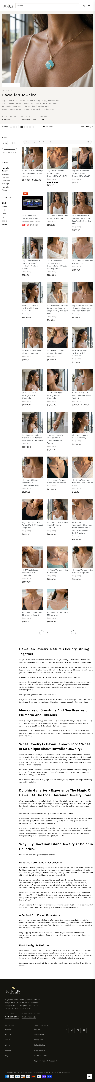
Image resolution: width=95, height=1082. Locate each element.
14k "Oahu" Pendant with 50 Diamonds (57, 571)
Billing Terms (39, 1040)
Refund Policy (39, 1045)
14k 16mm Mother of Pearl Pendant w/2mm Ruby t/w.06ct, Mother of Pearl (82, 220)
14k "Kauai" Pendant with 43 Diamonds (82, 262)
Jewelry (7, 1040)
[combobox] (47, 5)
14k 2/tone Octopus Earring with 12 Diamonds (55, 395)
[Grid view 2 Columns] (14, 126)
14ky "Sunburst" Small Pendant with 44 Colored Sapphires (32, 525)
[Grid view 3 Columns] (17, 126)
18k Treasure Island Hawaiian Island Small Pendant (81, 395)
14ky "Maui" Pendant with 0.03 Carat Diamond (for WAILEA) (81, 173)
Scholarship (39, 1034)
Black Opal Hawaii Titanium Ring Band (30, 217)
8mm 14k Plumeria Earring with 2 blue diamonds (30, 308)
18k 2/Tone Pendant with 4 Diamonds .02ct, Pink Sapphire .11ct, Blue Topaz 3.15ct (57, 309)
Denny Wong (24, 900)
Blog (6, 1056)
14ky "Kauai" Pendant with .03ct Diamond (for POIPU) (82, 482)
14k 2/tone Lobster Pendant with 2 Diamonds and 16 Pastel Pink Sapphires (57, 265)
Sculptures (9, 1029)
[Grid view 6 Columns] (31, 126)
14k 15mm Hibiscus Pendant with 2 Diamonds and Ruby (30, 482)
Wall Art (8, 1034)
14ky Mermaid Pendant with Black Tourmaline (56, 481)
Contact (8, 1050)
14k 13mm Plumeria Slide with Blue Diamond (57, 217)
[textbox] (6, 143)
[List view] (10, 126)
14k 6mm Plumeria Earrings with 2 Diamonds (79, 353)
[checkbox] (8, 203)
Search (37, 1029)
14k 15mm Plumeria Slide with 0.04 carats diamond (57, 525)
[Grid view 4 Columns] (21, 126)
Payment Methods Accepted (45, 1061)
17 (67, 633)
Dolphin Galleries (28, 782)
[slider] (3, 149)
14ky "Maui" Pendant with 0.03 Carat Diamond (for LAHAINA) (57, 173)
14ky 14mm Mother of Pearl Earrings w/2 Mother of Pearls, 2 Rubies (31, 265)
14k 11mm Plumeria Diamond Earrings (80, 436)
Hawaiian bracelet (30, 670)
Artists (7, 1045)
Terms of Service (41, 1056)
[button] (52, 182)
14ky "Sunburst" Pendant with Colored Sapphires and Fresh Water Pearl (82, 308)
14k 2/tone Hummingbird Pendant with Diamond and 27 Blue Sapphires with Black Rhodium (82, 527)
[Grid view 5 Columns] (26, 126)
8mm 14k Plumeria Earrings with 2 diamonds (30, 395)
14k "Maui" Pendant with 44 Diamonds (57, 613)
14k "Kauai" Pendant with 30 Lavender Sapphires (32, 613)
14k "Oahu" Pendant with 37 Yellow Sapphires (82, 571)
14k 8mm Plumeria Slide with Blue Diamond (32, 351)
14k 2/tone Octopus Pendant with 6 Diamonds (30, 572)
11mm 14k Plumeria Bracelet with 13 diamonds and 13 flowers (55, 439)
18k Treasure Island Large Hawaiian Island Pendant (32, 171)
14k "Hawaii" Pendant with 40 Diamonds (56, 351)
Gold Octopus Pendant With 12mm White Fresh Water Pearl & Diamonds (32, 437)
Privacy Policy (39, 1050)
